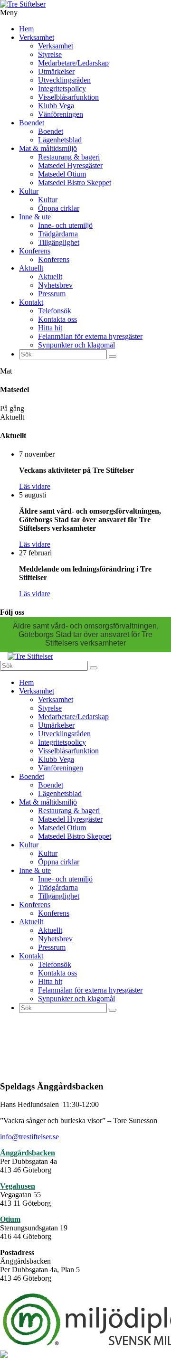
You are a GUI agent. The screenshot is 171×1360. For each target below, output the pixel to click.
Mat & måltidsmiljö (48, 148)
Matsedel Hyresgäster (70, 165)
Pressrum (52, 294)
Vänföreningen (60, 114)
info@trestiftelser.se (29, 1137)
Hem (26, 29)
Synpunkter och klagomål (76, 345)
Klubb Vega (56, 106)
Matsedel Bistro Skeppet (74, 182)
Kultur (28, 191)
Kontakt (31, 302)
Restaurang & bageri (69, 157)
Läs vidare (34, 486)
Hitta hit (50, 328)
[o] (112, 356)
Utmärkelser (56, 71)
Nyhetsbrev (55, 285)
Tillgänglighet (58, 242)
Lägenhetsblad (60, 140)
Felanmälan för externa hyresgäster (90, 336)
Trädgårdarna (58, 234)
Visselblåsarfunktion (68, 97)
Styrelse (50, 54)
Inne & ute (35, 217)
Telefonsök (54, 311)
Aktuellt (31, 268)
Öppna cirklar (58, 208)
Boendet (31, 123)
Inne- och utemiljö (65, 225)
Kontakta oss (57, 319)
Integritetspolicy (62, 88)
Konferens (34, 251)
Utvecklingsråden (64, 80)
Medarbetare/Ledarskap (73, 63)
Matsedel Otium (62, 174)
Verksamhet (36, 37)
